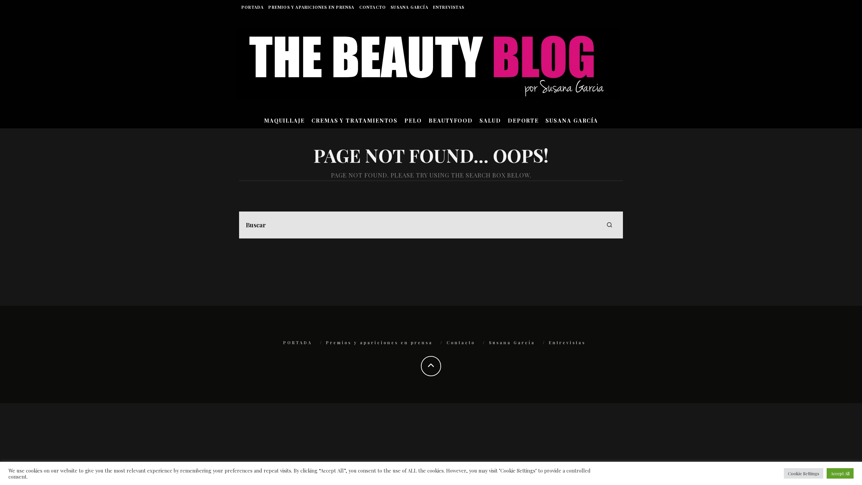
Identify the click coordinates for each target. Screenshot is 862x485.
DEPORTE (523, 120)
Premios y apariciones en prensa (311, 7)
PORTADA (252, 7)
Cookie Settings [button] (803, 473)
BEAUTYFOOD (451, 120)
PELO (413, 120)
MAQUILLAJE (284, 120)
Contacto (372, 7)
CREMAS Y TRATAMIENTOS (354, 120)
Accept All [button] (840, 473)
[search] (609, 225)
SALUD (490, 120)
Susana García (409, 7)
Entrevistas (448, 7)
